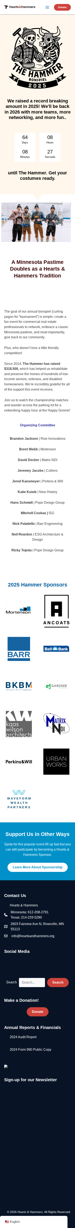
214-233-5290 (31, 917)
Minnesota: (19, 912)
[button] (62, 7)
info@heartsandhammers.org (32, 936)
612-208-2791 (38, 912)
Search (11, 982)
